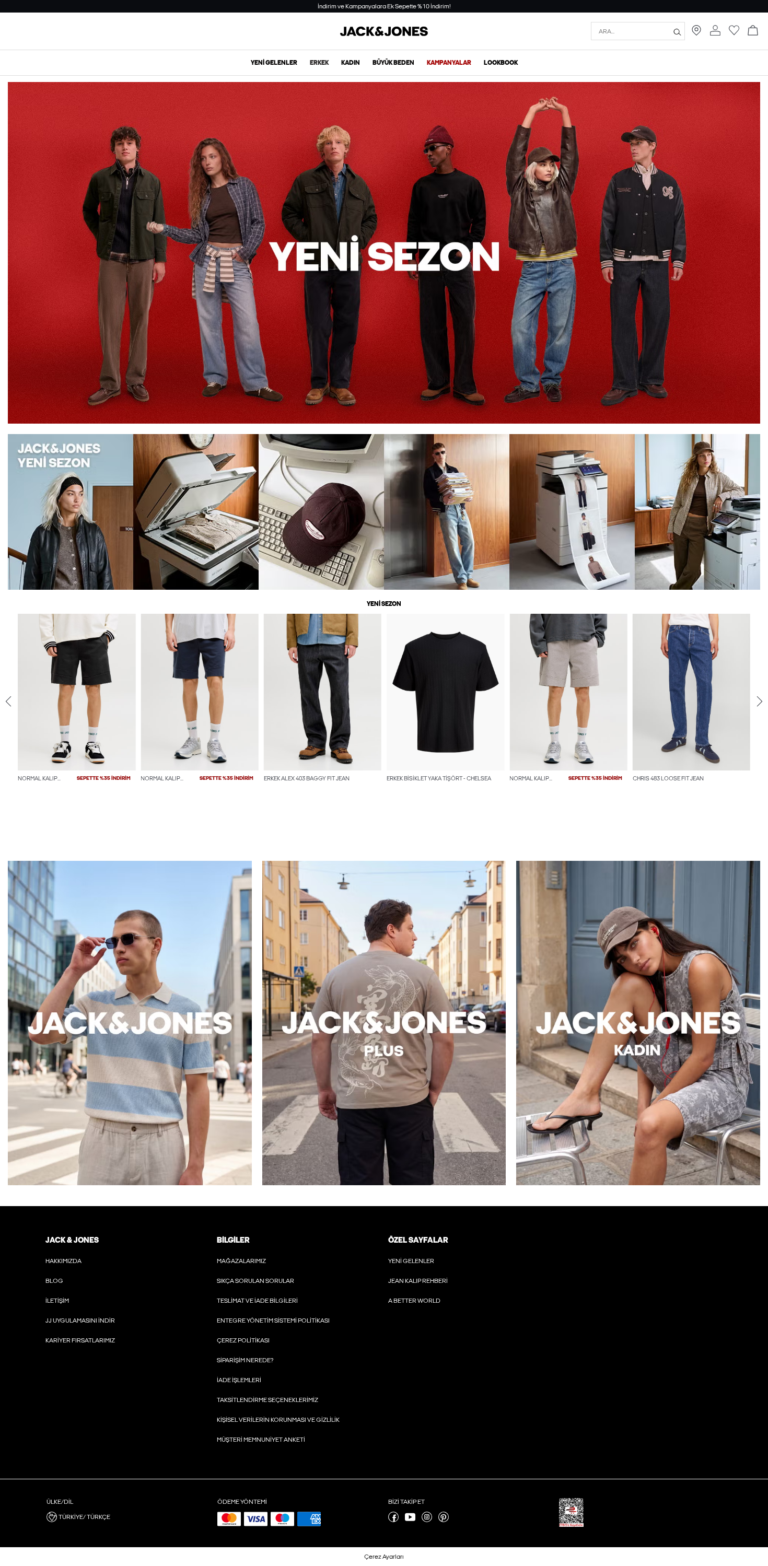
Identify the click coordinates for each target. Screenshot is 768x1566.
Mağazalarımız (241, 1261)
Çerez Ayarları (384, 1556)
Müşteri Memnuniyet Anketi (261, 1439)
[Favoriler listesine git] (734, 33)
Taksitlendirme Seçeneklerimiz (267, 1400)
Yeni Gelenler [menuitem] (274, 62)
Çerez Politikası (243, 1340)
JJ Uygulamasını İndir (80, 1320)
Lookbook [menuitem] (501, 62)
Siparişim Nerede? (245, 1360)
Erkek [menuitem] (319, 62)
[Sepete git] (753, 31)
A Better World (414, 1300)
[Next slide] (759, 701)
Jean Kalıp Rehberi (418, 1280)
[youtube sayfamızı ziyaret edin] (410, 1520)
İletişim (57, 1300)
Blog (54, 1280)
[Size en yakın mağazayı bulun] (696, 33)
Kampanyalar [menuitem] (449, 62)
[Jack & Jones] (384, 34)
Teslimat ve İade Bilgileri (257, 1300)
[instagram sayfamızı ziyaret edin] (427, 1520)
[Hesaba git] (715, 31)
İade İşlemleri (239, 1380)
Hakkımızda (63, 1261)
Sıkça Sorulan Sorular (255, 1280)
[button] (76, 692)
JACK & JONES (72, 1240)
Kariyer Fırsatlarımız (80, 1340)
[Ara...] (677, 31)
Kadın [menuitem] (350, 62)
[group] (76, 720)
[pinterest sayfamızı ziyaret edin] (443, 1520)
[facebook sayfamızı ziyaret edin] (393, 1520)
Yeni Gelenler (411, 1261)
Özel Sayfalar (418, 1240)
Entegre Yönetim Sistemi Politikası (273, 1320)
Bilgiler (233, 1240)
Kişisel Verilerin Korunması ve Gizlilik (278, 1419)
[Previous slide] (8, 701)
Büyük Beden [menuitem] (393, 62)
